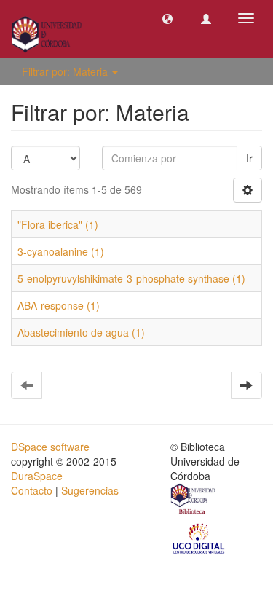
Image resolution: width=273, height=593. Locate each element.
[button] (167, 18)
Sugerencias (90, 490)
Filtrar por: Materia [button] (66, 71)
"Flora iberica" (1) (57, 224)
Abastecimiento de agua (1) (81, 332)
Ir (249, 158)
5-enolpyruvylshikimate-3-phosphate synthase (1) (131, 278)
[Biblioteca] (193, 500)
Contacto (31, 490)
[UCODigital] (199, 537)
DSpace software (50, 446)
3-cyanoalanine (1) (60, 251)
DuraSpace (37, 475)
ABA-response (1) (58, 305)
